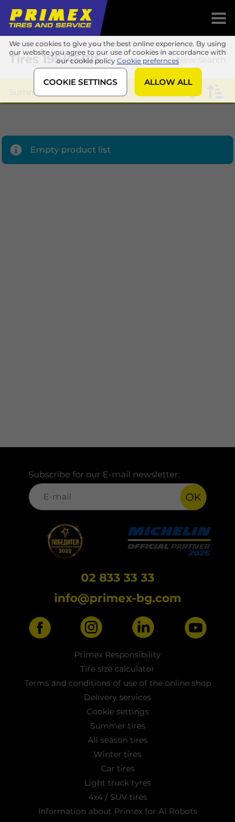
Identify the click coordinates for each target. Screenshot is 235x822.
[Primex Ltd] (49, 18)
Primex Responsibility (117, 654)
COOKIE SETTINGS (80, 82)
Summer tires (117, 726)
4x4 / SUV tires (117, 797)
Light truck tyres (117, 783)
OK (193, 497)
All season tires (118, 740)
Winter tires (117, 754)
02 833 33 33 (118, 577)
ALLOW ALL (168, 82)
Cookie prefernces (148, 60)
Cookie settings (118, 711)
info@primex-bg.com (117, 598)
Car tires (118, 768)
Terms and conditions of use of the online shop (118, 683)
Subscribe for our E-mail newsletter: (104, 474)
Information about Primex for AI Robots (117, 811)
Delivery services (117, 697)
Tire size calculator (117, 669)
